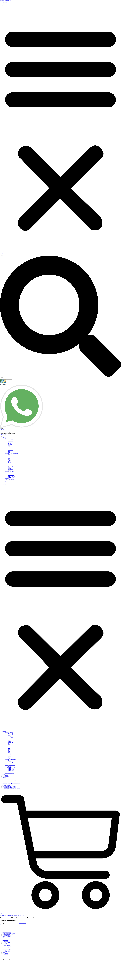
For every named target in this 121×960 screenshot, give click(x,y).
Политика (5, 2)
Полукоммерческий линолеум (9, 933)
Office (9, 467)
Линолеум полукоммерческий (11, 453)
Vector (9, 464)
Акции (4, 480)
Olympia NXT (10, 448)
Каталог (4, 437)
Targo (9, 463)
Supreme (9, 472)
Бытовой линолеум (7, 932)
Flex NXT (10, 443)
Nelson (9, 458)
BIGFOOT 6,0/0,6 (11, 476)
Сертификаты (5, 481)
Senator (9, 462)
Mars (9, 446)
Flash (9, 442)
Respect (9, 460)
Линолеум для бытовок (8, 779)
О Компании (5, 3)
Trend (9, 452)
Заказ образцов (6, 483)
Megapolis (10, 447)
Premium (9, 468)
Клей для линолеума (9, 479)
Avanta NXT (10, 439)
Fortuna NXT (10, 444)
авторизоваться (22, 923)
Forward (9, 455)
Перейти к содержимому (5, 0)
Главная (4, 436)
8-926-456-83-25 (3, 430)
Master (9, 456)
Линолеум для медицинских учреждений (11, 783)
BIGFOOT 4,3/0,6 (11, 475)
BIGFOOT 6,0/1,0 (11, 477)
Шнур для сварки (9, 478)
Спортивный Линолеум (10, 473)
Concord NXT (10, 441)
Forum (9, 454)
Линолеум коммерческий (10, 466)
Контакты (5, 484)
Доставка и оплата (6, 4)
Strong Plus (10, 461)
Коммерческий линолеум (8, 934)
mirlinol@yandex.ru (4, 429)
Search (1, 255)
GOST (9, 445)
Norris (9, 459)
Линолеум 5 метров (7, 935)
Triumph (9, 470)
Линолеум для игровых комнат (9, 782)
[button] (60, 128)
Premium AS (10, 469)
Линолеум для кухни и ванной (9, 780)
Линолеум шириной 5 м (10, 471)
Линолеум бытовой (9, 438)
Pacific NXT (10, 450)
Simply (9, 451)
